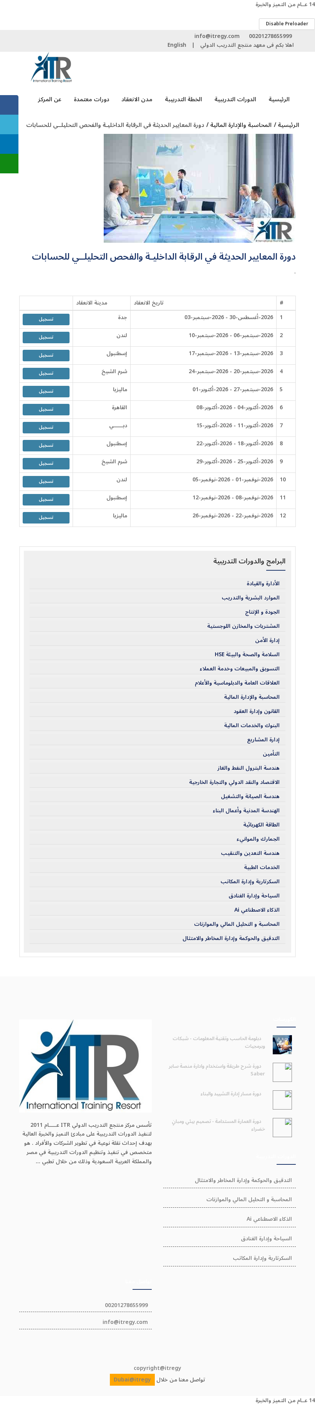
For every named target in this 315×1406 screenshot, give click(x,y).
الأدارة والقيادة (263, 584)
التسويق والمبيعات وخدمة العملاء (240, 669)
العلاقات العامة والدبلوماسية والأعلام (237, 683)
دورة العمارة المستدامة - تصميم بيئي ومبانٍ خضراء (218, 1125)
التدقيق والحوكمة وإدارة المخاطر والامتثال (231, 938)
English (176, 45)
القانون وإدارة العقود (257, 711)
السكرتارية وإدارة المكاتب (250, 882)
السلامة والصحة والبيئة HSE (247, 655)
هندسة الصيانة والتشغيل (250, 796)
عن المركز (49, 99)
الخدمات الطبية (262, 867)
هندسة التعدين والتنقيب (250, 853)
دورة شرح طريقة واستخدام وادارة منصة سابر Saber (217, 1070)
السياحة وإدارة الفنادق (254, 896)
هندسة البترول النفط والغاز (248, 768)
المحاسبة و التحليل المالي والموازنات (237, 924)
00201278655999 (270, 36)
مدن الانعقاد (137, 99)
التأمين (271, 754)
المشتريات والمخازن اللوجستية (243, 626)
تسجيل (46, 319)
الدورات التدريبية (235, 99)
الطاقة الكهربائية (261, 825)
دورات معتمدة (91, 99)
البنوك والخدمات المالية (252, 726)
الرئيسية (279, 99)
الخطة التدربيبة (183, 99)
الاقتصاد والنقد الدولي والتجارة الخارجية (234, 782)
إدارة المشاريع (263, 740)
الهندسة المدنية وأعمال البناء (246, 811)
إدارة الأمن (267, 640)
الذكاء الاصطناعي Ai (257, 910)
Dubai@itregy (132, 1379)
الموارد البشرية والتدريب (251, 598)
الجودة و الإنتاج (262, 612)
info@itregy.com (217, 36)
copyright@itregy (157, 1368)
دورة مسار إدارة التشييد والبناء (231, 1093)
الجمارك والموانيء (258, 839)
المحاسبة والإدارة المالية (252, 697)
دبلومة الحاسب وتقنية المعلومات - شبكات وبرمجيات (218, 1042)
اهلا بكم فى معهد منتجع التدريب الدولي (247, 45)
